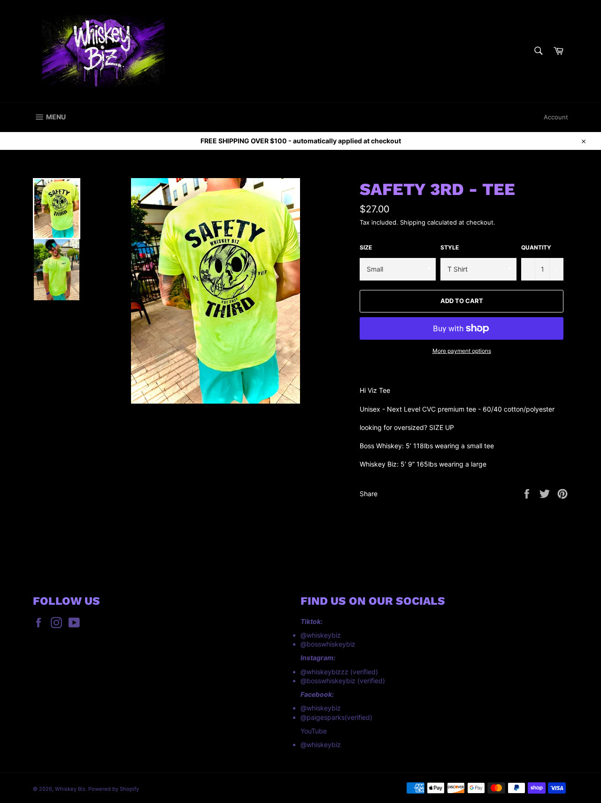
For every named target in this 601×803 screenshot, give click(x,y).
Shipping (412, 222)
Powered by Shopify (113, 789)
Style (449, 247)
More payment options (461, 350)
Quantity (536, 247)
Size (366, 247)
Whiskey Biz (70, 789)
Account (556, 117)
